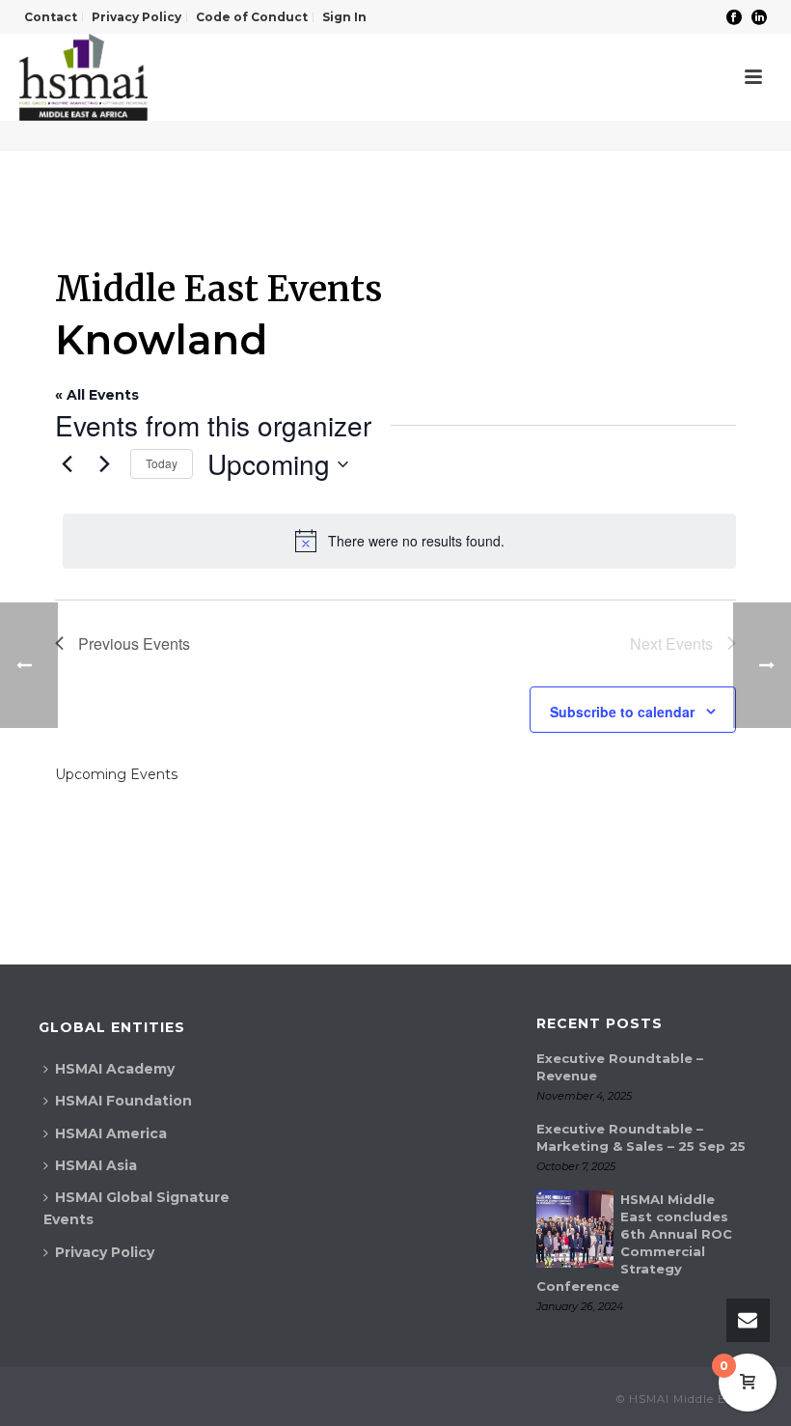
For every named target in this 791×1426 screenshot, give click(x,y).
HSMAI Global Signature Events (136, 1208)
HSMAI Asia (96, 1165)
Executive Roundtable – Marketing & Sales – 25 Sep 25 (641, 1137)
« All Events (97, 395)
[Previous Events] (66, 464)
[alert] (399, 541)
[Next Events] (104, 464)
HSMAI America (111, 1133)
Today (161, 463)
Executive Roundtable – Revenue (619, 1066)
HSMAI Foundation (123, 1100)
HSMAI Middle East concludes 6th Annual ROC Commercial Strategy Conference (634, 1242)
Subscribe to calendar (622, 711)
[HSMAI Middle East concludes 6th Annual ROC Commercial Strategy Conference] (575, 1229)
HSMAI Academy (115, 1068)
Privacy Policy (104, 1252)
